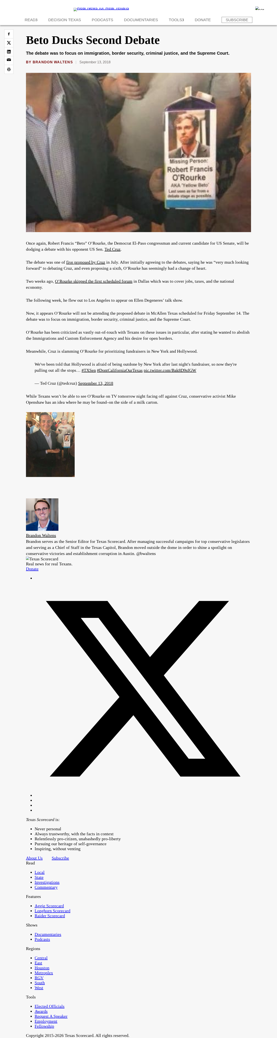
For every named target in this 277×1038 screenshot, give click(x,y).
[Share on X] (9, 42)
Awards (41, 1011)
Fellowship (44, 1026)
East (38, 962)
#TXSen (89, 370)
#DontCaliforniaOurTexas (120, 370)
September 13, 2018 (95, 383)
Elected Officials (49, 1006)
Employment (46, 1021)
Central (41, 957)
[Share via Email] (9, 60)
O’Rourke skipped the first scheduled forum (93, 281)
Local (40, 872)
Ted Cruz (113, 249)
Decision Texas (64, 20)
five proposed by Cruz (85, 262)
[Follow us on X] (143, 795)
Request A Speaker (51, 1016)
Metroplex (44, 972)
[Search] (259, 8)
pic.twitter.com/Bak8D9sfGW (170, 370)
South (40, 982)
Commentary (46, 887)
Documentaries (141, 20)
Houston (42, 967)
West (39, 987)
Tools (175, 20)
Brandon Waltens (53, 62)
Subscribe (237, 20)
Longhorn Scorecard (52, 910)
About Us (34, 858)
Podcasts (102, 20)
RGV (39, 977)
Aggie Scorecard (49, 905)
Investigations (47, 882)
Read (30, 20)
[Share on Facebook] (9, 34)
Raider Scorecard (50, 915)
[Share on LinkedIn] (9, 51)
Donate (203, 20)
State (39, 877)
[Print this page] (9, 69)
